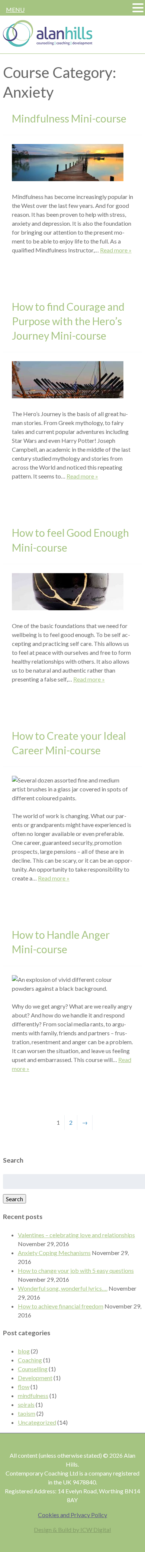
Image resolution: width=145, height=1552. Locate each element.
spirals (26, 1404)
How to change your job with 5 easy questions (76, 1270)
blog (24, 1351)
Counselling (33, 1368)
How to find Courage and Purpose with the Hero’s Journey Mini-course (68, 321)
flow (23, 1386)
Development (35, 1377)
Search (14, 1198)
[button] (138, 8)
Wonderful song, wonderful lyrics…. (62, 1288)
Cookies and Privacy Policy (72, 1514)
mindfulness (33, 1395)
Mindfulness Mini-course (69, 118)
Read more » (116, 250)
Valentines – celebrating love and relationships (76, 1234)
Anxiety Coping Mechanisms (54, 1252)
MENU (15, 9)
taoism (26, 1413)
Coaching (30, 1359)
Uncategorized (37, 1422)
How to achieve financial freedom (60, 1306)
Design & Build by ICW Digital (72, 1529)
